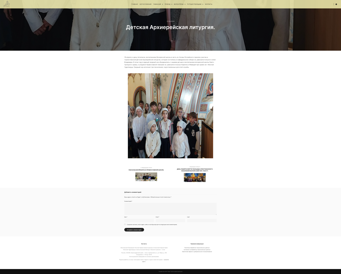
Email (157, 217)
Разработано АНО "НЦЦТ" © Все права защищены (170, 271)
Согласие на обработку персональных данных (197, 249)
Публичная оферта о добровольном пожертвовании (197, 251)
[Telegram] (336, 4)
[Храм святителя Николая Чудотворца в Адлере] (7, 4)
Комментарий (128, 201)
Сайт (188, 217)
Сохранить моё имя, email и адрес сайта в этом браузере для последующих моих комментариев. (152, 224)
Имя (125, 217)
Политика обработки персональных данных (197, 247)
